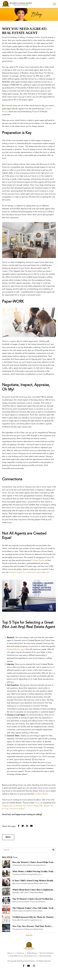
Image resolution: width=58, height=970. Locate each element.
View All (29, 935)
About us (10, 953)
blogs (37, 803)
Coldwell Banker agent (16, 649)
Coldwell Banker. (41, 794)
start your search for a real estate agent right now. (29, 572)
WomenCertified (45, 956)
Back (8, 837)
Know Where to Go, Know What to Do (23, 956)
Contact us (20, 953)
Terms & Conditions (46, 953)
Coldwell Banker (38, 560)
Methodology (32, 953)
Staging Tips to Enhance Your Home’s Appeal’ (21, 806)
